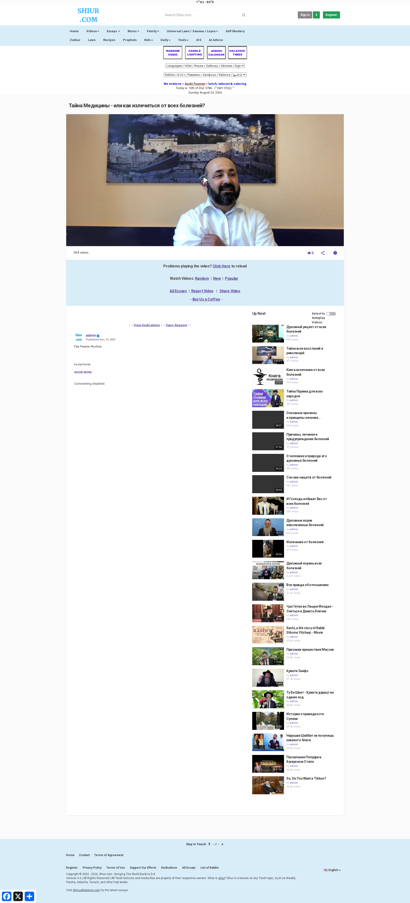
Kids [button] (147, 40)
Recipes (109, 40)
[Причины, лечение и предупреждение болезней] (268, 441)
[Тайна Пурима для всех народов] (268, 398)
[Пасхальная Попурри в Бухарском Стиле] (268, 764)
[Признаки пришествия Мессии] (268, 656)
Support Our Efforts (143, 867)
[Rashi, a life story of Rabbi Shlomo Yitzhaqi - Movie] (268, 635)
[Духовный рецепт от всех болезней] (268, 334)
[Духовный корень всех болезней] (268, 570)
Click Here (221, 266)
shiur (221, 878)
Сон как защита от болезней (308, 477)
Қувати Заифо (297, 671)
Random (202, 278)
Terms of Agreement (108, 855)
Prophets (130, 40)
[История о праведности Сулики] (268, 721)
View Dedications (147, 325)
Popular (231, 278)
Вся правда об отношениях (307, 585)
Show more (83, 372)
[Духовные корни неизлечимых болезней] (268, 527)
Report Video (202, 291)
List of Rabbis (209, 867)
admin (91, 335)
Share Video (229, 291)
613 (198, 40)
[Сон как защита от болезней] (268, 484)
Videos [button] (91, 31)
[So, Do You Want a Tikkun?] (268, 785)
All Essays (178, 291)
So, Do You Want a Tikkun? (306, 778)
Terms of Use (115, 867)
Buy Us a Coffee (206, 299)
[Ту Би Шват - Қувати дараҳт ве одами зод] (268, 699)
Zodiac (75, 40)
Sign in (305, 15)
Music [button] (132, 31)
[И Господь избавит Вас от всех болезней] (268, 506)
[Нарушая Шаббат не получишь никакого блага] (268, 742)
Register (331, 15)
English (333, 870)
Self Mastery (235, 31)
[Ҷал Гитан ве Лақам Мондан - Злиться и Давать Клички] (268, 613)
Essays (112, 31)
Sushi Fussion (195, 84)
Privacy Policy (92, 867)
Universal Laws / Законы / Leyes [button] (191, 31)
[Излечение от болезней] (268, 549)
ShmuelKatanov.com (86, 890)
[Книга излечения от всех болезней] (268, 377)
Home (74, 31)
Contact (84, 855)
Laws (92, 40)
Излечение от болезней (305, 542)
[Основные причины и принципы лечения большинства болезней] (268, 420)
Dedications (169, 867)
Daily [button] (164, 40)
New (217, 278)
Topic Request (176, 325)
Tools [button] (182, 40)
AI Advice (216, 40)
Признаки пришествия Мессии (310, 649)
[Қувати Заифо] (268, 678)
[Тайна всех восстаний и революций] (268, 355)
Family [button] (152, 31)
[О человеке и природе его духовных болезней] (268, 463)
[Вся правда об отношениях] (268, 592)
